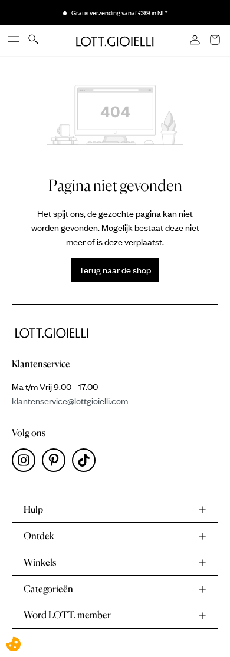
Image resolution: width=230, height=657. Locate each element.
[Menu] (14, 40)
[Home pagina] (115, 40)
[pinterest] (57, 463)
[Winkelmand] (216, 40)
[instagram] (27, 463)
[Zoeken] (34, 40)
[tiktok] (86, 463)
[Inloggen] (196, 40)
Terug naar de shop (115, 270)
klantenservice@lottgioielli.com (70, 401)
